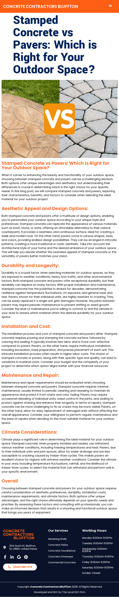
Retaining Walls (57, 539)
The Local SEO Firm (73, 592)
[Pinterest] (26, 557)
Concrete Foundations (61, 550)
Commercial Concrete (62, 562)
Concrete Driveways (60, 556)
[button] (110, 5)
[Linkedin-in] (12, 557)
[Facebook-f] (5, 557)
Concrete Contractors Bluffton (40, 6)
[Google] (19, 557)
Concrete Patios (58, 545)
